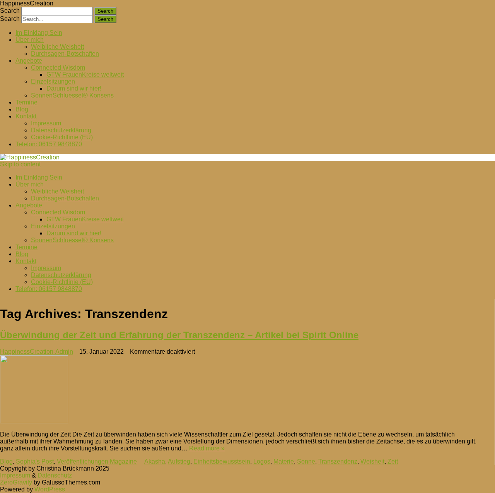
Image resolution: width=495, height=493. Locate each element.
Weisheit (372, 461)
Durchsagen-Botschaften (65, 53)
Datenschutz (55, 475)
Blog (21, 109)
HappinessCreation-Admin (36, 351)
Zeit (392, 461)
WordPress (49, 489)
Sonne (306, 461)
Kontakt (25, 116)
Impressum (46, 123)
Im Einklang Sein (38, 32)
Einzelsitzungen (53, 81)
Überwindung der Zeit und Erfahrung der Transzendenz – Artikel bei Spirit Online (179, 335)
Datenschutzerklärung (61, 130)
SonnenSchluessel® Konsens (72, 95)
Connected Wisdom (58, 67)
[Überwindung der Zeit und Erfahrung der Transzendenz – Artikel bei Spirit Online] (242, 390)
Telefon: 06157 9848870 (48, 144)
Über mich (29, 39)
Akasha (154, 461)
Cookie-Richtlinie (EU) (62, 137)
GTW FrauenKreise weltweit (85, 74)
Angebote (28, 60)
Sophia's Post (35, 461)
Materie (283, 461)
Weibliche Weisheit (57, 46)
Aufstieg (179, 461)
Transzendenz (337, 461)
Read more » (207, 448)
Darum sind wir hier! (73, 88)
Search (10, 10)
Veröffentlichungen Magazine (97, 461)
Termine (26, 102)
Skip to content (20, 164)
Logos (261, 461)
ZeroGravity (16, 482)
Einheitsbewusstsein (221, 461)
